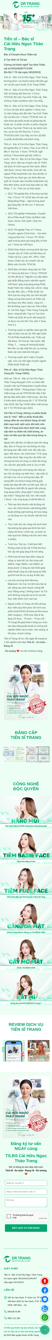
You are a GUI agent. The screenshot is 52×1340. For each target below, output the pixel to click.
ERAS (22, 611)
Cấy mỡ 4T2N (29, 548)
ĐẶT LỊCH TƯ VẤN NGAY (26, 1228)
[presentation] (2, 18)
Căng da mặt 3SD (30, 568)
